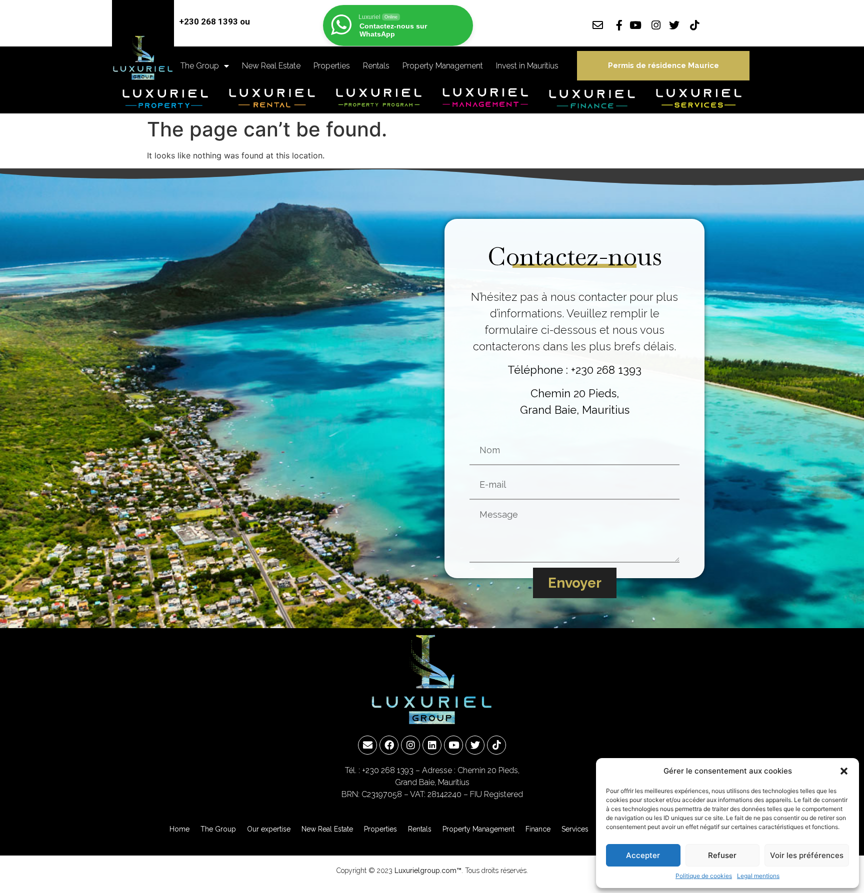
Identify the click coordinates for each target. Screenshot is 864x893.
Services (575, 829)
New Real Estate (271, 65)
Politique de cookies (704, 876)
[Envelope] (367, 745)
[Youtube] (453, 745)
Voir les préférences (807, 855)
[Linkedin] (432, 745)
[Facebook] (389, 745)
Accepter (643, 855)
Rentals (376, 65)
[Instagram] (410, 745)
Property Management (442, 65)
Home (180, 829)
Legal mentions (758, 876)
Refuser (722, 855)
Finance (538, 829)
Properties (332, 65)
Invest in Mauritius (527, 65)
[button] (844, 771)
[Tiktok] (496, 745)
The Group (199, 65)
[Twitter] (475, 745)
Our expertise (268, 829)
